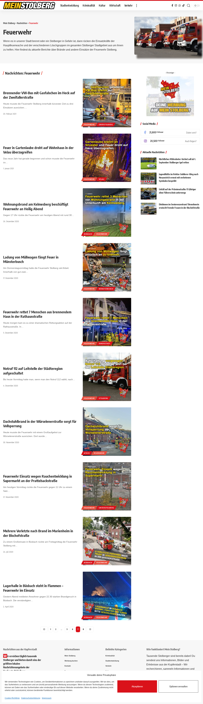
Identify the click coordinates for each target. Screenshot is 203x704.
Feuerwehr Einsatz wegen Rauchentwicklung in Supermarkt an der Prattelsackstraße (37, 478)
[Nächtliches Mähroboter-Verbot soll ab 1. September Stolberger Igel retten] (149, 163)
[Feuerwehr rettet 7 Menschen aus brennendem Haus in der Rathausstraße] (107, 322)
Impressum (46, 698)
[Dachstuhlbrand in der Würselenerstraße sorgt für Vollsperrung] (107, 431)
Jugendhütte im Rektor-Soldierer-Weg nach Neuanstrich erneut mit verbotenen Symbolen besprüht (178, 177)
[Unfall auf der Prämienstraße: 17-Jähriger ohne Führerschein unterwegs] (149, 194)
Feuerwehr (89, 125)
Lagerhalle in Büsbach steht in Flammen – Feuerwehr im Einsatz (33, 587)
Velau (101, 179)
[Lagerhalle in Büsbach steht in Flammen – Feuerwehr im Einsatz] (107, 596)
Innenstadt (104, 343)
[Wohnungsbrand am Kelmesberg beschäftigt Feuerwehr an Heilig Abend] (107, 212)
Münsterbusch (106, 289)
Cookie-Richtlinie (12, 698)
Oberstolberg (106, 125)
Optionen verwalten (178, 686)
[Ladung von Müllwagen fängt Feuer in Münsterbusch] (107, 267)
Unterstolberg (106, 508)
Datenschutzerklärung (30, 698)
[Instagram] (170, 141)
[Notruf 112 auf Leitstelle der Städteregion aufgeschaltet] (107, 377)
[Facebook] (170, 132)
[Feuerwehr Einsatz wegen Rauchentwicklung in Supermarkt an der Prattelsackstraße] (107, 486)
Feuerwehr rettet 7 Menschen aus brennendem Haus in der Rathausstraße (37, 314)
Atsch (87, 453)
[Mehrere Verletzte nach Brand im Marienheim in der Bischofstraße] (107, 541)
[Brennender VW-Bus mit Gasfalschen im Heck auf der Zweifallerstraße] (107, 103)
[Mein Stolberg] (29, 5)
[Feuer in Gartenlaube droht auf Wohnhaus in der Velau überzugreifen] (107, 158)
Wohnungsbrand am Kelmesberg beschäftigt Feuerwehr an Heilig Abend (35, 206)
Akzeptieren (137, 686)
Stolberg (103, 398)
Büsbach (88, 234)
